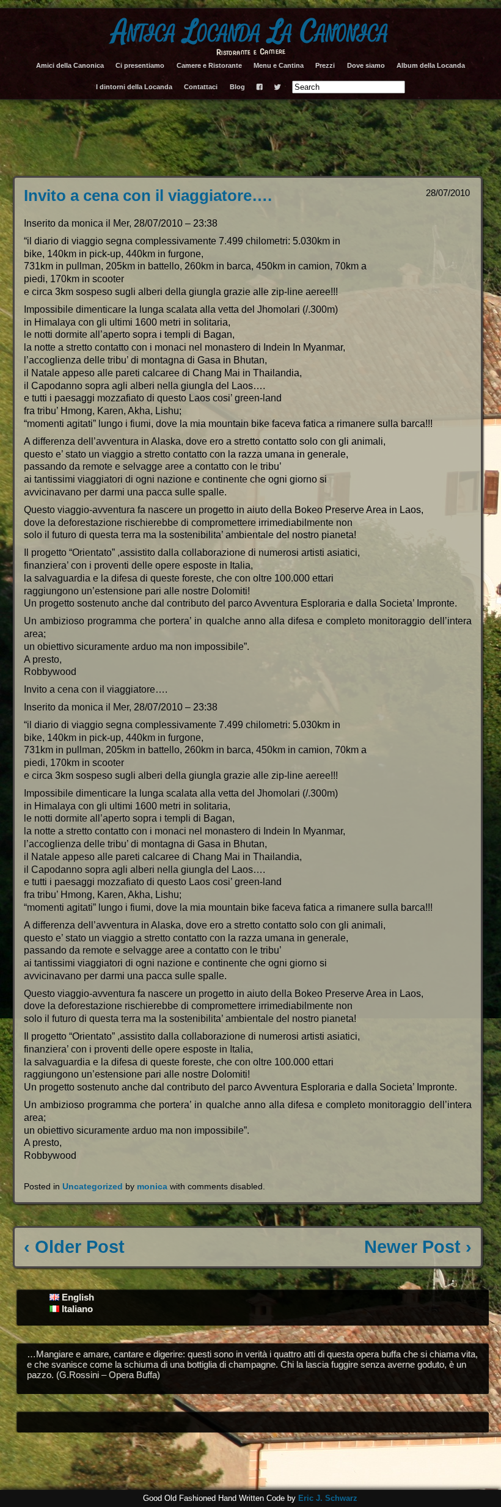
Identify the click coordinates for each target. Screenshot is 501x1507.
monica (152, 1186)
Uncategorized (92, 1186)
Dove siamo (366, 65)
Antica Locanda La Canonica (250, 31)
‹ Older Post (74, 1247)
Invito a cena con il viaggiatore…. (148, 195)
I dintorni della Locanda (134, 86)
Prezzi (325, 65)
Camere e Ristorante (209, 65)
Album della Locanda (431, 65)
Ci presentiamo (139, 65)
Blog (237, 86)
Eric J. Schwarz (327, 1498)
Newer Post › (418, 1247)
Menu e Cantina (279, 65)
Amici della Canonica (70, 65)
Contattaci (201, 86)
